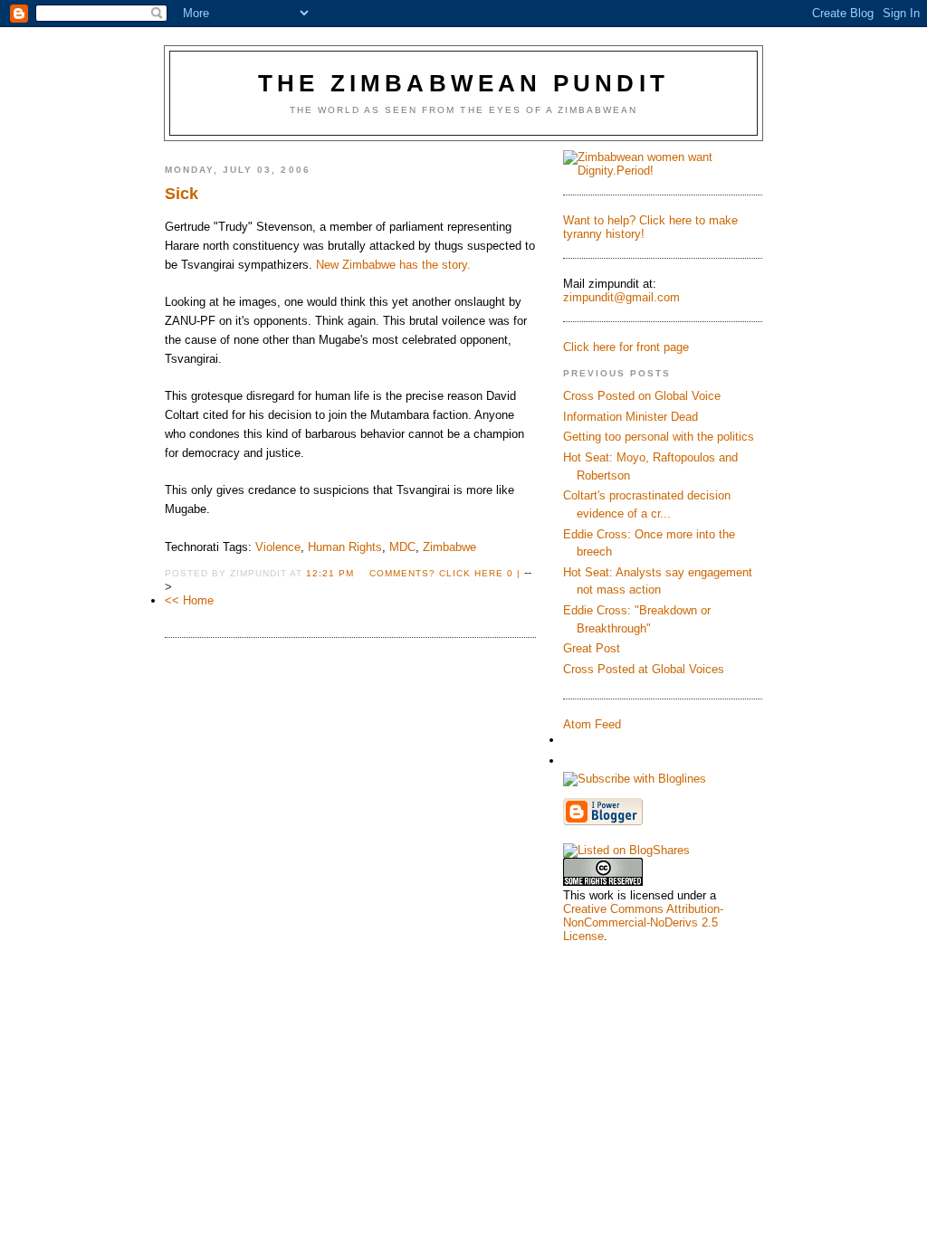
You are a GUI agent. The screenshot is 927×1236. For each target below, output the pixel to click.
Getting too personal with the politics (658, 436)
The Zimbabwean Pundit (463, 83)
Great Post (591, 648)
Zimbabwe (449, 547)
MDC (402, 547)
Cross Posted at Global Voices (643, 669)
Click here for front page (626, 347)
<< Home (189, 600)
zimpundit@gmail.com (621, 297)
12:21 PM (330, 573)
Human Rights (345, 547)
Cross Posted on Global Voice (642, 396)
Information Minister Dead (630, 416)
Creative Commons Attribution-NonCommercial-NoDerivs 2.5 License (643, 922)
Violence (278, 547)
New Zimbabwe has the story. (393, 264)
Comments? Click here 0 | (445, 573)
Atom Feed (592, 724)
